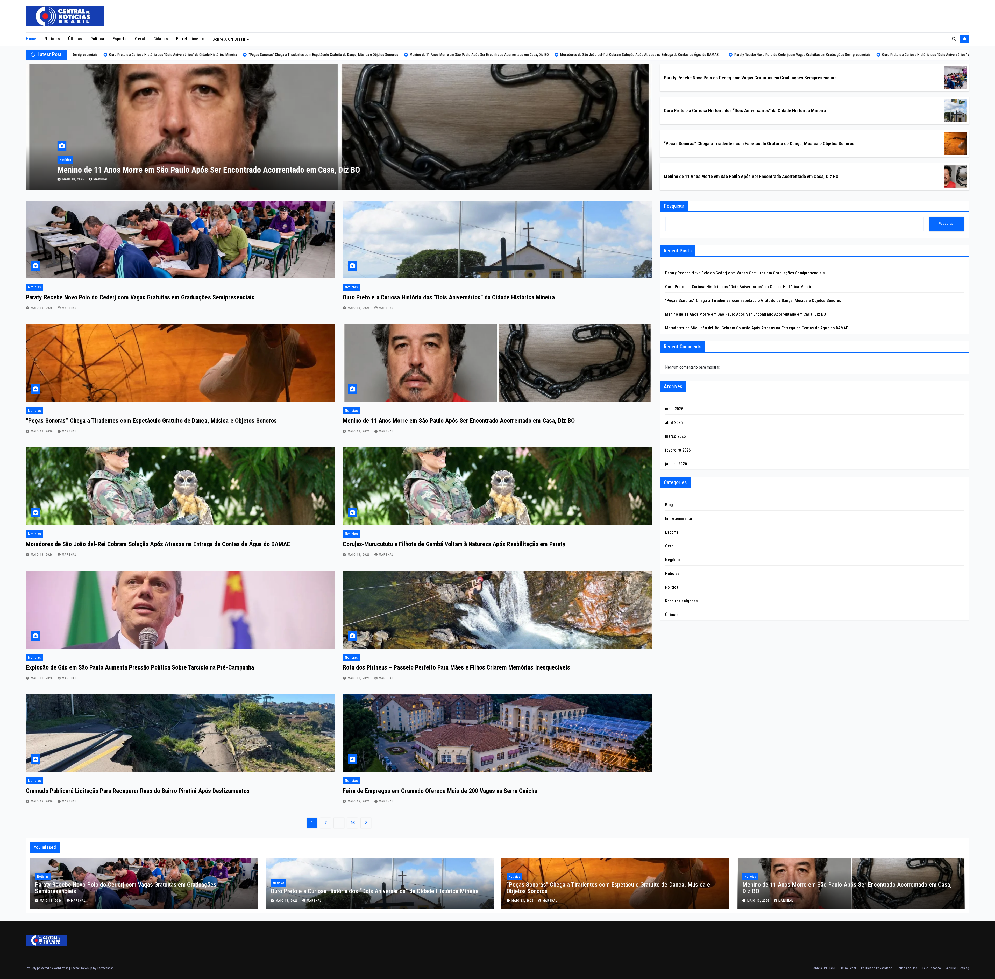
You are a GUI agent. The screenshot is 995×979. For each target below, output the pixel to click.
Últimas (75, 38)
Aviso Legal (848, 968)
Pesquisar (674, 206)
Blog (669, 504)
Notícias (52, 38)
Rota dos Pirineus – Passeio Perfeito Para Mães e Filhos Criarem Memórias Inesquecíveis (456, 667)
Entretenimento (190, 38)
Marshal (101, 179)
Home (31, 38)
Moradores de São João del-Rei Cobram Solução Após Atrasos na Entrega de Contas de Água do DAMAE (158, 544)
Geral (140, 38)
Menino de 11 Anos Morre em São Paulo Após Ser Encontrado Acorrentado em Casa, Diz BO (751, 176)
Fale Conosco (931, 968)
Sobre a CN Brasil (229, 39)
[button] (954, 39)
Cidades (160, 38)
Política (97, 38)
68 (352, 822)
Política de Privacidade (876, 968)
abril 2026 (674, 422)
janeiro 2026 (676, 463)
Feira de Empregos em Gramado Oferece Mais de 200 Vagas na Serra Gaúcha (440, 790)
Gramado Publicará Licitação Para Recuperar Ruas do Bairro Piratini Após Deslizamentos (138, 790)
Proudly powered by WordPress (47, 968)
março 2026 (675, 436)
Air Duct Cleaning (957, 968)
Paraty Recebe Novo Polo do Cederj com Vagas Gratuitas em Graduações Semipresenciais (207, 170)
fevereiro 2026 (678, 450)
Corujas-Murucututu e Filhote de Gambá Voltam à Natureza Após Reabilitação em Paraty (454, 544)
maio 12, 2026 (42, 801)
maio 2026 (674, 408)
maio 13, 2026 (74, 179)
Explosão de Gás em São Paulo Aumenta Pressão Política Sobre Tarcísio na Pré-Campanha (140, 667)
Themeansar (105, 968)
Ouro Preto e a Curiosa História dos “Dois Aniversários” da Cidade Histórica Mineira (745, 110)
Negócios (673, 559)
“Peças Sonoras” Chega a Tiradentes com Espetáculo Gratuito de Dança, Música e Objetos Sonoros (759, 143)
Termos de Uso (907, 968)
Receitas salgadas (681, 600)
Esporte (120, 38)
